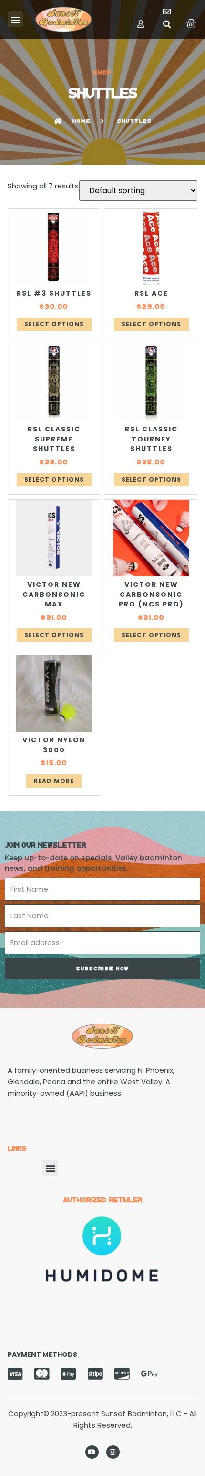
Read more (54, 781)
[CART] (191, 23)
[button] (15, 19)
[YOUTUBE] (92, 1452)
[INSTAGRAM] (113, 1452)
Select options (54, 324)
